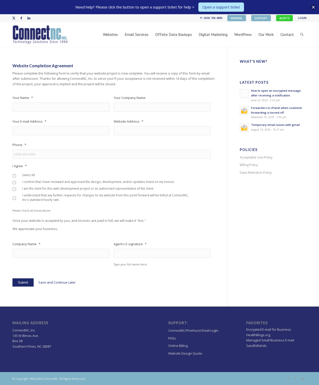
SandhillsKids (256, 345)
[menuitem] (237, 18)
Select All (28, 175)
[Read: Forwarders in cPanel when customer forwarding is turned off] (244, 110)
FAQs (172, 338)
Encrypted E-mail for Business (268, 329)
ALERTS (284, 18)
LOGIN (302, 18)
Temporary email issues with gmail (275, 125)
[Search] (302, 34)
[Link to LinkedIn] (29, 18)
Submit (23, 282)
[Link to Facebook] (21, 18)
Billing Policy (249, 164)
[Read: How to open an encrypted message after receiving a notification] (244, 93)
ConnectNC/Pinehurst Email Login (193, 330)
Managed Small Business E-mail (270, 340)
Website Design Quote (185, 353)
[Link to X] (13, 18)
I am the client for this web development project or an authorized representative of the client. (88, 188)
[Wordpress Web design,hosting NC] (40, 34)
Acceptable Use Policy (256, 157)
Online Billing (178, 345)
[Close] (313, 7)
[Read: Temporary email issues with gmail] (244, 127)
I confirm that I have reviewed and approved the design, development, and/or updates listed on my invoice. (98, 182)
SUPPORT (261, 18)
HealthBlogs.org (258, 335)
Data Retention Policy (256, 172)
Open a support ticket (221, 6)
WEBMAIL (237, 18)
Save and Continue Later (57, 282)
